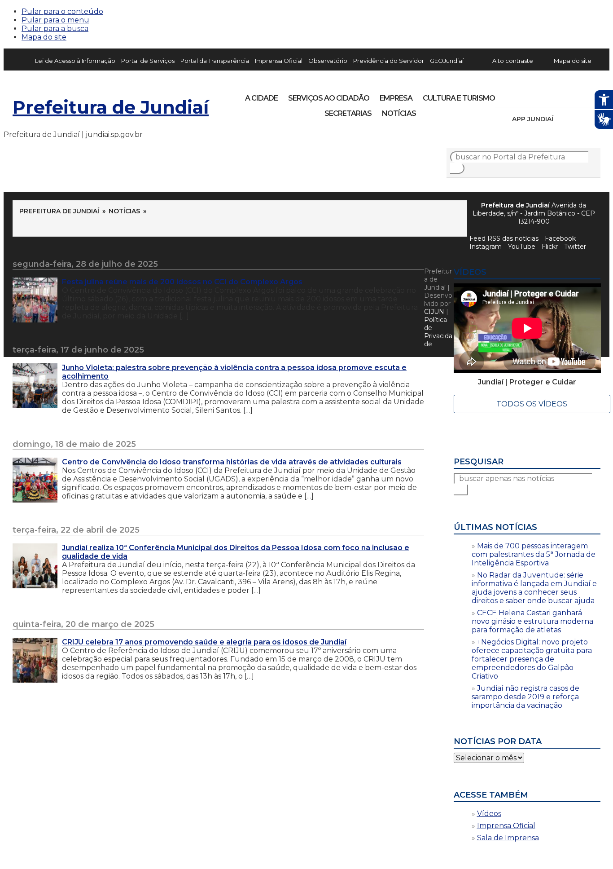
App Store (563, 119)
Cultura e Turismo (459, 98)
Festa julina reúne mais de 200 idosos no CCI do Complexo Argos (182, 282)
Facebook (560, 238)
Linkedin (564, 95)
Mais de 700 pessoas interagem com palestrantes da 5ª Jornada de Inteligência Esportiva (533, 554)
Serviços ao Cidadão (328, 98)
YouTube (549, 95)
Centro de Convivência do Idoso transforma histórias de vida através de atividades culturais (232, 462)
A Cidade (261, 98)
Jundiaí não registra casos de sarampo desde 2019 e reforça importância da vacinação (525, 697)
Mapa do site (44, 37)
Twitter (575, 247)
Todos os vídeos (531, 404)
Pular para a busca (55, 28)
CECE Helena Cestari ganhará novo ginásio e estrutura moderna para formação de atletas (532, 621)
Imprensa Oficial (278, 60)
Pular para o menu (55, 20)
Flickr (579, 95)
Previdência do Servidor (388, 60)
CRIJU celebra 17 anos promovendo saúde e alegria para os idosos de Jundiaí (204, 642)
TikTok (534, 95)
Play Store (578, 119)
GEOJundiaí (447, 60)
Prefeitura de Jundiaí (111, 107)
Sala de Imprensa (508, 838)
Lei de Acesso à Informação (75, 60)
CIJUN (434, 312)
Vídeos (489, 813)
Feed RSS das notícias (504, 238)
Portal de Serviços (148, 60)
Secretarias (348, 113)
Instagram (518, 95)
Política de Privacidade (438, 332)
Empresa (396, 98)
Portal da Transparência (214, 60)
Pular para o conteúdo (62, 11)
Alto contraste (512, 60)
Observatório (327, 60)
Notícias (399, 113)
